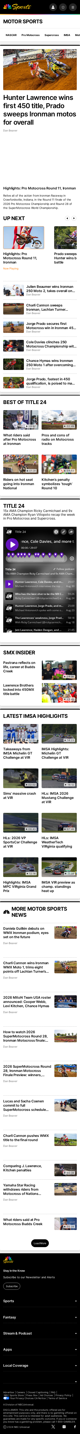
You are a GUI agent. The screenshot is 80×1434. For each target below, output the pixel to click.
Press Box (32, 1395)
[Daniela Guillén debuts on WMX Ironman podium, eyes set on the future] (65, 932)
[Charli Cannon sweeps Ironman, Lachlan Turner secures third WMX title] (13, 308)
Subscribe (12, 1286)
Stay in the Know (14, 1270)
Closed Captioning (38, 1392)
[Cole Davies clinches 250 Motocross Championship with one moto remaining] (13, 345)
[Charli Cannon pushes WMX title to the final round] (65, 1139)
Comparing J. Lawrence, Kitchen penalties (22, 1168)
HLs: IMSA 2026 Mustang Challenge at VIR (58, 797)
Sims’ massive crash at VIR (19, 795)
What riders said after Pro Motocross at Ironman (19, 439)
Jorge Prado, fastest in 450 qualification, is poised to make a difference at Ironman (51, 381)
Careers (20, 1392)
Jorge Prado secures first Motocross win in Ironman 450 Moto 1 (51, 325)
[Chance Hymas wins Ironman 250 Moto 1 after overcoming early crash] (13, 364)
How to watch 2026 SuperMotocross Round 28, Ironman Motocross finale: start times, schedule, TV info (27, 1036)
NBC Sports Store (14, 1395)
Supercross (52, 35)
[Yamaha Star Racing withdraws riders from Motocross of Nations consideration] (65, 1189)
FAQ (53, 1392)
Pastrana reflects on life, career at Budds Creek (19, 666)
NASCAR (11, 35)
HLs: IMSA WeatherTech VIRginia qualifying (57, 842)
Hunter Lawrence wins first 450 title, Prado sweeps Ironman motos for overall (39, 109)
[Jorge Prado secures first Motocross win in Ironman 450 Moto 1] (13, 327)
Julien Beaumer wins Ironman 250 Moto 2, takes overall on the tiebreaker (49, 288)
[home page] (17, 7)
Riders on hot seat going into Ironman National (18, 483)
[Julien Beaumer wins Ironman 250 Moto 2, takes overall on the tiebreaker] (13, 290)
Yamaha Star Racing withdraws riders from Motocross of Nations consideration (20, 1189)
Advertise (8, 1392)
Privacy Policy (63, 1395)
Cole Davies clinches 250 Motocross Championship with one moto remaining (51, 344)
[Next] (73, 218)
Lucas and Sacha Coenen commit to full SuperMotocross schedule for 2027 (24, 1105)
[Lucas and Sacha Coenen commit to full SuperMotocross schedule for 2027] (65, 1105)
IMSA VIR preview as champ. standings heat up (58, 886)
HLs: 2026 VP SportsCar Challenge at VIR (20, 842)
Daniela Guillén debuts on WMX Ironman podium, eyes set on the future (25, 932)
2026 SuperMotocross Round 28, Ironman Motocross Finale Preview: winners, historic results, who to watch (27, 1070)
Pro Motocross (30, 35)
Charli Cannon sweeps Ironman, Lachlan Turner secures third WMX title (45, 307)
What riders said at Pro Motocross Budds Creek (22, 1222)
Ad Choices (46, 1395)
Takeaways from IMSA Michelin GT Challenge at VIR (17, 753)
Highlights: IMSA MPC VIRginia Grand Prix (19, 886)
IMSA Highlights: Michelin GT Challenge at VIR (55, 753)
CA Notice (40, 1398)
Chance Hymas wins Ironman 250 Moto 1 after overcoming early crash (49, 362)
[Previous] (67, 218)
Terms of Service (57, 1398)
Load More (40, 1243)
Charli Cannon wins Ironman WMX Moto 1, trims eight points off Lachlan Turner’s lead (26, 967)
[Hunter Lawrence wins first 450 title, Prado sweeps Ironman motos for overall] (40, 69)
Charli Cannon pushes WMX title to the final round (26, 1137)
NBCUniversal (25, 1404)
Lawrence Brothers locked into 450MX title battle (18, 689)
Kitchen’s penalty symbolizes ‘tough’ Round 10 (57, 483)
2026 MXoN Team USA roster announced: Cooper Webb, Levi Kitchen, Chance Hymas (27, 1001)
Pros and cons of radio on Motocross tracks (58, 439)
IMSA (67, 35)
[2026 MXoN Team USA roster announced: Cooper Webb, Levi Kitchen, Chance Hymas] (65, 1001)
